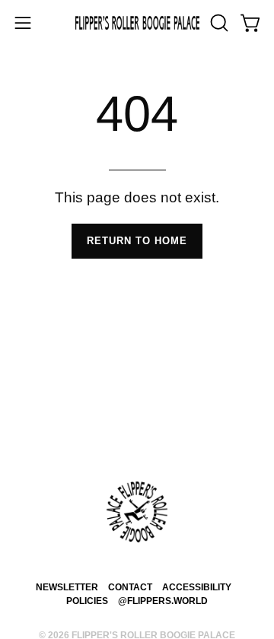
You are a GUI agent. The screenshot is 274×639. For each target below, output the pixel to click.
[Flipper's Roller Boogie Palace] (137, 23)
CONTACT (130, 587)
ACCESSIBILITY (196, 587)
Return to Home (137, 240)
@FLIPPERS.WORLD (163, 601)
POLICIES (87, 601)
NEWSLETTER (67, 587)
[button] (217, 22)
